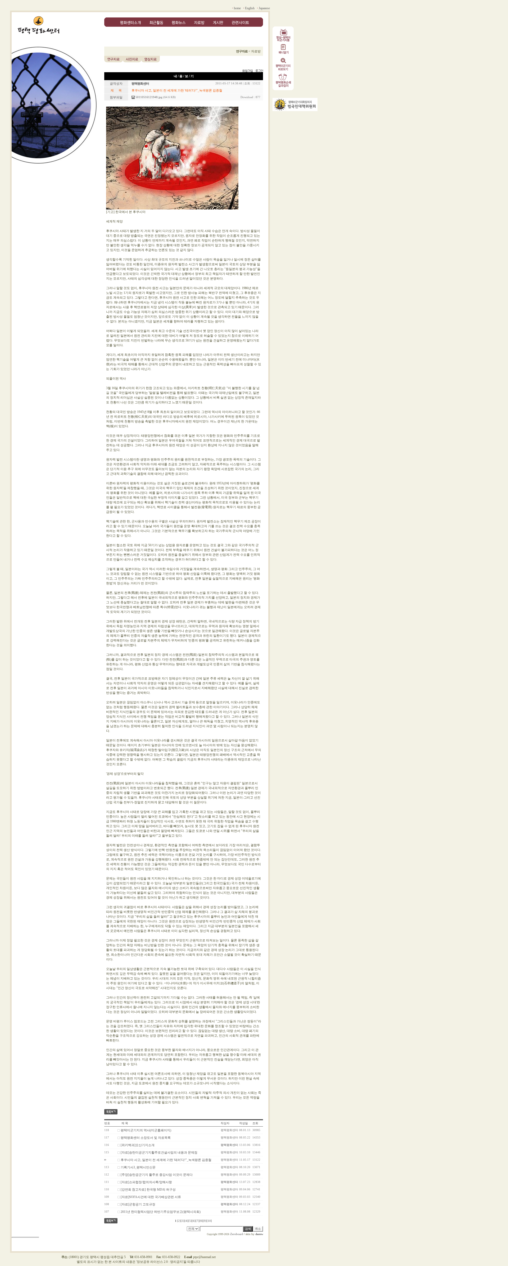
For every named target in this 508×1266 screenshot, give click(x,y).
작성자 (225, 1123)
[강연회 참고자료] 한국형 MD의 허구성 (148, 1189)
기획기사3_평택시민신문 (138, 1167)
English (250, 8)
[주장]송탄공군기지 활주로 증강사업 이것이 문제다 (157, 1175)
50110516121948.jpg (148, 97)
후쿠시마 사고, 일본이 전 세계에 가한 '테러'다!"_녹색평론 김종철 (166, 1160)
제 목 (124, 1123)
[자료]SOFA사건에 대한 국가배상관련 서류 (151, 1197)
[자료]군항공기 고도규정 (138, 1204)
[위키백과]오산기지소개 (138, 1145)
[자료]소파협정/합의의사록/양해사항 (146, 1182)
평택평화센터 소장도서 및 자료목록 (146, 1138)
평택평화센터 (229, 1145)
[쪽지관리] (252, 71)
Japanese (264, 8)
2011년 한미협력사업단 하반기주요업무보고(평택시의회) (161, 1212)
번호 (107, 1123)
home (237, 8)
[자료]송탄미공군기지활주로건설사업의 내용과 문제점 (159, 1152)
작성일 (243, 1123)
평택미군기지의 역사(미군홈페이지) (146, 1130)
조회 (255, 1123)
